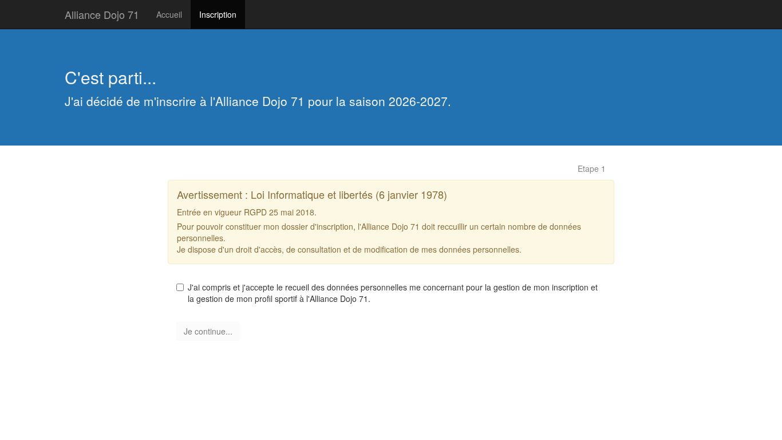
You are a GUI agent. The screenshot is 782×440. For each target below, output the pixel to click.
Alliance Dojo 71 (102, 14)
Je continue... (208, 331)
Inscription (217, 14)
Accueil (169, 14)
